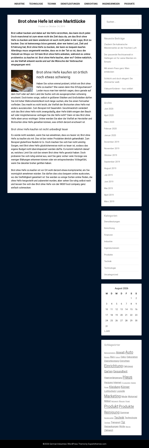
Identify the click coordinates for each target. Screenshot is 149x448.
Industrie (19, 4)
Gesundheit (120, 371)
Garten (108, 371)
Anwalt (120, 352)
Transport (115, 422)
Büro (112, 357)
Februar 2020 (110, 128)
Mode (124, 396)
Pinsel (127, 401)
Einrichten (125, 361)
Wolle (122, 426)
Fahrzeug (128, 366)
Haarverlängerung (113, 377)
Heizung (108, 382)
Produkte (129, 4)
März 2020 (109, 122)
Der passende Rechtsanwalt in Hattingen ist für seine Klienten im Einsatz (120, 58)
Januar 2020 (110, 135)
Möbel (107, 401)
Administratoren (109, 353)
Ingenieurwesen (111, 4)
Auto (129, 352)
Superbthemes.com (97, 444)
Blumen (107, 357)
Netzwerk (114, 401)
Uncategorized (111, 274)
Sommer (124, 412)
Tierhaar (107, 423)
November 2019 (111, 148)
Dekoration (132, 357)
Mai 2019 (108, 188)
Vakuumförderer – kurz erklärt (118, 88)
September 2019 (112, 161)
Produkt (111, 406)
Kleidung (114, 387)
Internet (117, 382)
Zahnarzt (108, 430)
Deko (123, 357)
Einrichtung (91, 4)
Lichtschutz (110, 391)
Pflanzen (122, 401)
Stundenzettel (109, 418)
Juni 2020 (108, 108)
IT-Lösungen (126, 383)
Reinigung (112, 412)
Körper (125, 387)
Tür (123, 422)
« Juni (107, 330)
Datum (117, 357)
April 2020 (109, 115)
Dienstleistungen (70, 4)
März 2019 (109, 201)
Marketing (112, 396)
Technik (52, 4)
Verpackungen (111, 426)
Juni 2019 (108, 181)
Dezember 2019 (111, 142)
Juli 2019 (108, 175)
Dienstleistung (111, 361)
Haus (127, 377)
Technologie (36, 4)
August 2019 (110, 168)
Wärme (128, 427)
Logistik (121, 391)
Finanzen (108, 235)
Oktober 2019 (110, 155)
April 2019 (109, 195)
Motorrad (132, 396)
